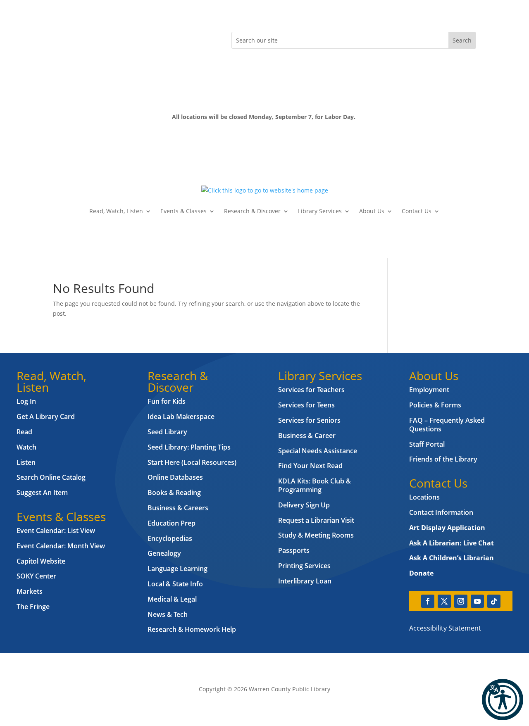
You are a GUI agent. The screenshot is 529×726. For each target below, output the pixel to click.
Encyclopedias (170, 538)
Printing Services (304, 565)
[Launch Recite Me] (502, 699)
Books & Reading (174, 492)
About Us (371, 211)
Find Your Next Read (310, 465)
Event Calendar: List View (56, 530)
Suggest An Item (42, 492)
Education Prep (171, 523)
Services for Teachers (311, 389)
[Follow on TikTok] (125, 38)
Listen (26, 462)
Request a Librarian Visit (316, 520)
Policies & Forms (435, 404)
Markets (30, 591)
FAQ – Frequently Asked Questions (447, 424)
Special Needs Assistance (317, 450)
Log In (26, 401)
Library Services (320, 211)
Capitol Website (41, 561)
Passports (294, 550)
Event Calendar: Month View (61, 545)
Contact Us (416, 211)
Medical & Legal (172, 599)
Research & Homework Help (192, 629)
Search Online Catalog (51, 477)
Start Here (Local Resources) (192, 462)
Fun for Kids (167, 401)
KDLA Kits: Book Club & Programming (314, 485)
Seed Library (167, 431)
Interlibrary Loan (304, 581)
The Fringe (33, 606)
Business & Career (307, 435)
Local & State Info (175, 583)
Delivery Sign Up (304, 504)
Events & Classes (183, 211)
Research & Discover (252, 211)
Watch (26, 447)
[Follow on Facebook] (59, 38)
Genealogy (164, 553)
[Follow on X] (76, 38)
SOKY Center (36, 576)
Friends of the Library (443, 459)
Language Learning (177, 568)
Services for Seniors (309, 420)
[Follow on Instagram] (92, 38)
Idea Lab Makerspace (181, 416)
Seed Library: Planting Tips (189, 447)
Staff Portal (427, 444)
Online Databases (175, 477)
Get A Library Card (46, 416)
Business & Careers (178, 507)
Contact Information (441, 512)
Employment (429, 389)
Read (24, 431)
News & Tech (168, 614)
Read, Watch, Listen (116, 211)
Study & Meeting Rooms (316, 535)
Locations (424, 497)
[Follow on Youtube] (109, 38)
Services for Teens (306, 404)
